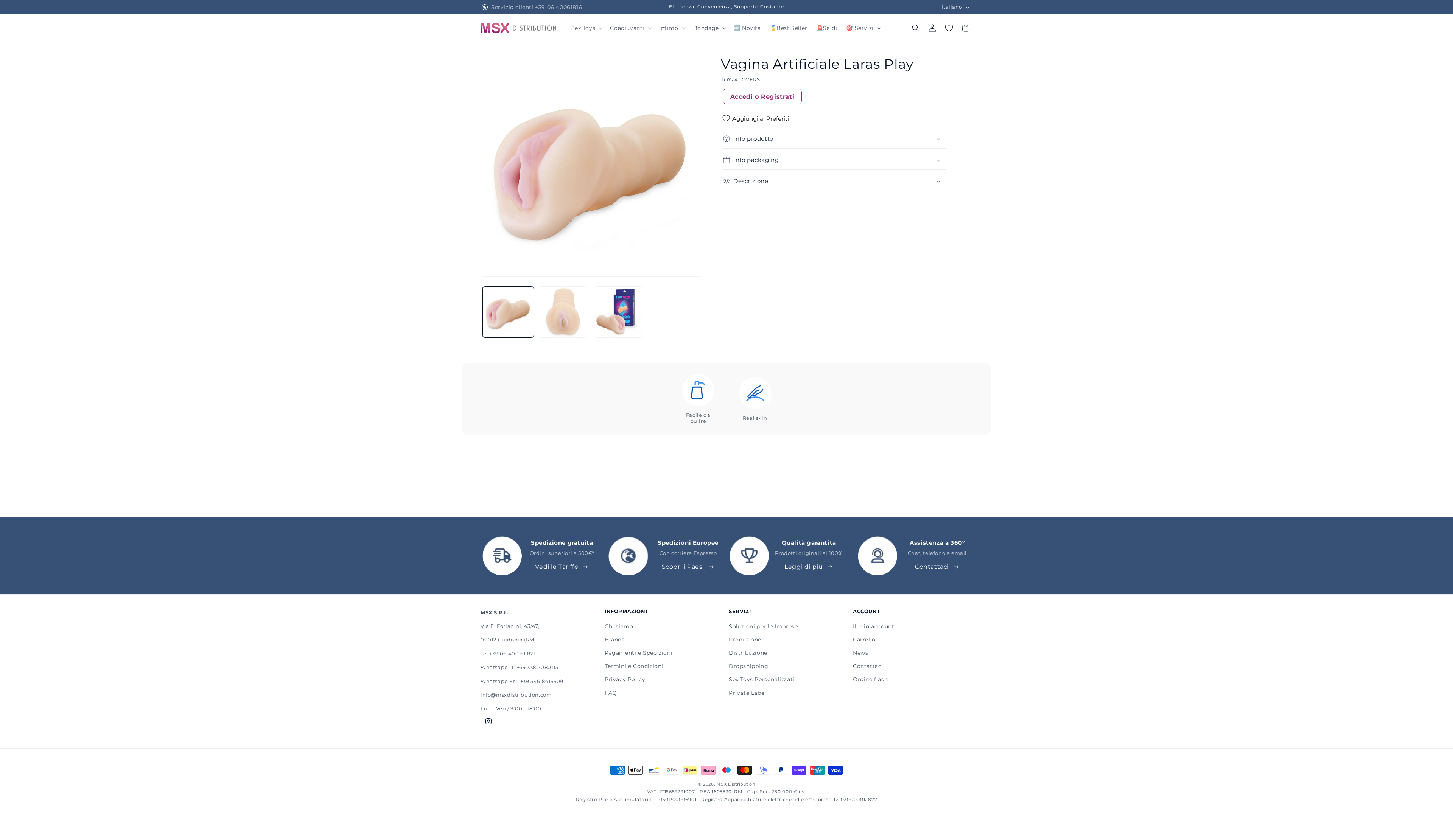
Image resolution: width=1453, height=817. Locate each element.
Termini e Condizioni (634, 666)
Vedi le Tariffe (556, 566)
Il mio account (873, 626)
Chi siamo (619, 626)
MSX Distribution (735, 784)
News (860, 652)
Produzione (745, 639)
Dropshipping (748, 666)
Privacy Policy (625, 679)
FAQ (611, 693)
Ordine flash (870, 679)
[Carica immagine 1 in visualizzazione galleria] (508, 312)
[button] (586, 28)
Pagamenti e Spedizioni (638, 652)
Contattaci (932, 566)
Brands (615, 639)
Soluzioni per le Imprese (763, 626)
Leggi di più (803, 566)
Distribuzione (748, 652)
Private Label (747, 693)
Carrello (864, 639)
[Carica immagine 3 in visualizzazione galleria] (618, 312)
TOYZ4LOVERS (740, 79)
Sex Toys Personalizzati (762, 679)
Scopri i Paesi (683, 566)
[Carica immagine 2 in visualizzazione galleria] (563, 312)
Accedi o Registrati (762, 96)
